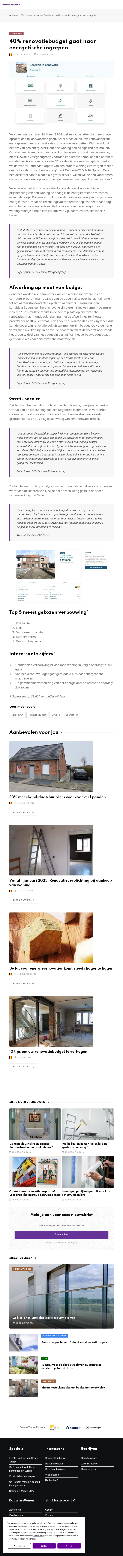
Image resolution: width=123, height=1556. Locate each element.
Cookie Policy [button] (38, 1536)
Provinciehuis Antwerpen (22, 1476)
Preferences (19, 1546)
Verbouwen (26, 15)
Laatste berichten (44, 15)
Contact (49, 1509)
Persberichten (16, 1515)
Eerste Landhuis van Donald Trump (23, 1460)
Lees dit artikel (22, 812)
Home (15, 15)
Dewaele (56, 714)
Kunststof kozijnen (55, 1469)
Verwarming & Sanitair (55, 1336)
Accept (69, 1546)
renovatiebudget (37, 714)
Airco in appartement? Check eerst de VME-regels (74, 1342)
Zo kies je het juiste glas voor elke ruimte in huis (44, 1318)
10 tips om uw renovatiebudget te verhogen (48, 1052)
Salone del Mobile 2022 (21, 1491)
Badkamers (49, 1381)
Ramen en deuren (54, 1463)
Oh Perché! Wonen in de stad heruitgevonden (24, 1483)
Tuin (45, 1358)
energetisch (72, 714)
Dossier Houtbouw (55, 1458)
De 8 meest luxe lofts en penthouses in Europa (22, 1469)
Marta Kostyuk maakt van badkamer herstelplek (73, 1387)
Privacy (49, 1515)
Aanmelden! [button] (61, 1235)
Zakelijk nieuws (89, 1463)
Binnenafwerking (22, 1269)
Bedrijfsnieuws (89, 1458)
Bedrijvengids (88, 1469)
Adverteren (15, 1509)
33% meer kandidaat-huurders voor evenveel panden (57, 797)
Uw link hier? (51, 1480)
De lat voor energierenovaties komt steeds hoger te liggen (61, 968)
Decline (44, 1546)
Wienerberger (52, 1474)
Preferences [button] (30, 1539)
